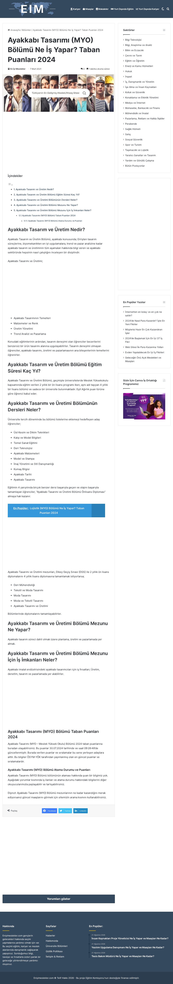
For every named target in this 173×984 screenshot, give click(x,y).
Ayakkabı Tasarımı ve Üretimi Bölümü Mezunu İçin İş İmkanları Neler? (53, 210)
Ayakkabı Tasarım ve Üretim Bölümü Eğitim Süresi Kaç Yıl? (48, 194)
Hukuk (128, 71)
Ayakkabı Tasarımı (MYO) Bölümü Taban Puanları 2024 (49, 215)
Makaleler (103, 9)
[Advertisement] (59, 140)
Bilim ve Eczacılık (134, 50)
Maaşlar (89, 9)
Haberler (50, 935)
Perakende (131, 123)
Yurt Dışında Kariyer (148, 9)
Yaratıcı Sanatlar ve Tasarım (140, 155)
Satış (128, 134)
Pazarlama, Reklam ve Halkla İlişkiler (145, 118)
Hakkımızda (52, 940)
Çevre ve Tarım (133, 55)
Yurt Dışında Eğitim (124, 9)
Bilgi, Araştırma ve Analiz (138, 45)
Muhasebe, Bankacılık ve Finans (142, 108)
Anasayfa (15, 30)
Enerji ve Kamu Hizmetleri (139, 66)
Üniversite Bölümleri (56, 946)
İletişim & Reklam (55, 956)
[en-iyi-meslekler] (32, 9)
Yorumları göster (58, 899)
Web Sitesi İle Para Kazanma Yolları (144, 347)
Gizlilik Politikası (54, 951)
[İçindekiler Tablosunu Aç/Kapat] (10, 184)
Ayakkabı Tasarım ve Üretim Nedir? (35, 189)
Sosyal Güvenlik (133, 139)
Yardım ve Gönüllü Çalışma (139, 160)
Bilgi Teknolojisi (133, 39)
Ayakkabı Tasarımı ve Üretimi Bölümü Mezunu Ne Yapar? (47, 205)
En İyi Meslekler (18, 69)
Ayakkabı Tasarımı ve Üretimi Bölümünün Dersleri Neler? (46, 199)
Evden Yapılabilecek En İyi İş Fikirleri (144, 352)
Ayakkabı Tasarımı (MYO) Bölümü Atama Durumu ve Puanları (55, 221)
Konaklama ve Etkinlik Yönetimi (141, 97)
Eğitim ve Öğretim (134, 60)
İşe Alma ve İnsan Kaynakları (140, 87)
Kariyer (76, 9)
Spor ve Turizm (133, 144)
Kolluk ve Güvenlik (135, 92)
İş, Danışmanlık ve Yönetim (139, 81)
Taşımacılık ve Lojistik (137, 150)
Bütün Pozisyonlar (135, 165)
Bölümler (26, 30)
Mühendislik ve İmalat (137, 113)
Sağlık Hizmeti (132, 129)
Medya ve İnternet (135, 102)
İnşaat (128, 76)
